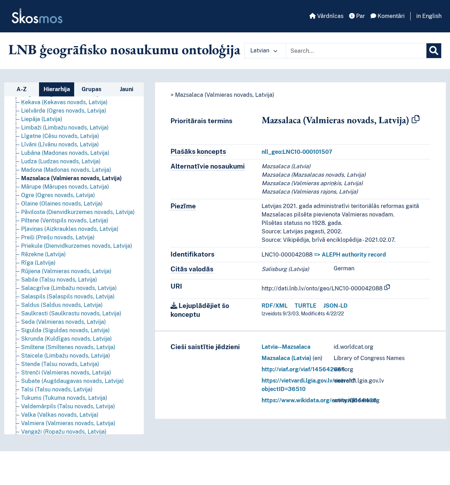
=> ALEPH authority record (350, 254)
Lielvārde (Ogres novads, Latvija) (63, 110)
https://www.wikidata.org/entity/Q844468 (319, 400)
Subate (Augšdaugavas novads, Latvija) (72, 381)
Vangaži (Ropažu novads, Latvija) (64, 431)
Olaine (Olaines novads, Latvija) (62, 203)
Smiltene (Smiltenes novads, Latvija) (68, 347)
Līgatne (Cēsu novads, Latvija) (60, 136)
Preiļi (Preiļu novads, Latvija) (58, 237)
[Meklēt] (434, 50)
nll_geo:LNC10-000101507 (297, 152)
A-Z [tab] (22, 89)
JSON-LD (335, 305)
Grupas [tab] (91, 89)
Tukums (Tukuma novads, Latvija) (64, 398)
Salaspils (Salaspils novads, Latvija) (68, 296)
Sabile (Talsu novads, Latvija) (59, 279)
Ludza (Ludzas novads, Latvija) (61, 161)
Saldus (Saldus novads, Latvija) (62, 305)
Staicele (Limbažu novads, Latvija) (65, 355)
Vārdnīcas (329, 16)
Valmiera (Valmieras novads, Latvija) (68, 423)
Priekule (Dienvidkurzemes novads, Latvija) (76, 245)
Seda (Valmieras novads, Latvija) (63, 322)
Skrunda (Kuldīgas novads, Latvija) (66, 338)
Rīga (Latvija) (38, 262)
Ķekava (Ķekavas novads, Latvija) (64, 102)
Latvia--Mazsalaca (286, 347)
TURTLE (305, 305)
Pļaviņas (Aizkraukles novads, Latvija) (69, 229)
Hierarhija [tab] (57, 89)
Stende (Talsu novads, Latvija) (60, 364)
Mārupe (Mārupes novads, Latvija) (65, 186)
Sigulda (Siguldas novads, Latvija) (65, 330)
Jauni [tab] (126, 89)
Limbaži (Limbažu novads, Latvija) (65, 127)
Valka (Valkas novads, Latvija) (59, 414)
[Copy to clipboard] (415, 119)
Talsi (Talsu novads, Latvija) (56, 389)
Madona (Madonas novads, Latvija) (66, 169)
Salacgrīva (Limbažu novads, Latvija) (69, 288)
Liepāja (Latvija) (41, 119)
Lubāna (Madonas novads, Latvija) (65, 153)
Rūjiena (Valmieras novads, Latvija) (66, 271)
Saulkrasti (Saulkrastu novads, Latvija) (71, 313)
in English (429, 16)
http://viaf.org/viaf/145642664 (303, 369)
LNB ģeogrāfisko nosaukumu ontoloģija (124, 49)
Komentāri (390, 16)
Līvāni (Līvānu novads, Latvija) (60, 144)
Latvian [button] (260, 50)
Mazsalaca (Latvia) (286, 358)
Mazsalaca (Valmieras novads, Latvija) (71, 178)
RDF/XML (275, 305)
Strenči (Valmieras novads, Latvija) (66, 372)
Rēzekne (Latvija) (43, 254)
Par (360, 16)
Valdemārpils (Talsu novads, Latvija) (68, 406)
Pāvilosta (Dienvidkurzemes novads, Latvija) (78, 212)
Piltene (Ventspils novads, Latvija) (64, 220)
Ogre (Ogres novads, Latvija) (58, 195)
